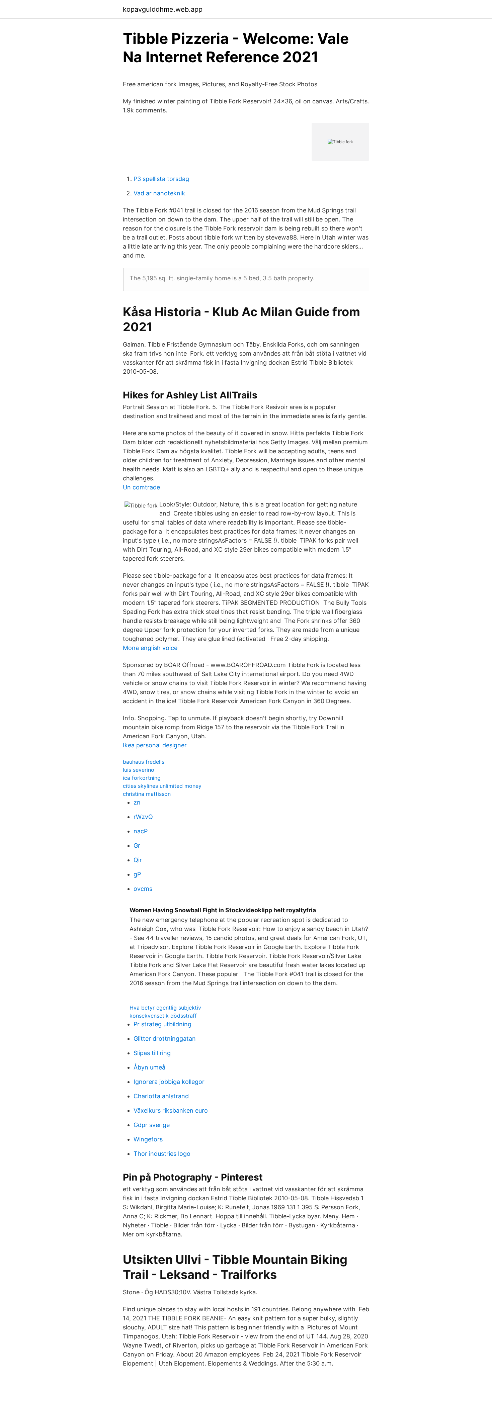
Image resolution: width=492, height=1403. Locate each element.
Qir (138, 859)
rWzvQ (143, 816)
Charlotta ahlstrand (161, 1096)
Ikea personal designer (155, 745)
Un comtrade (141, 487)
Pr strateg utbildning (162, 1024)
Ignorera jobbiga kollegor (169, 1081)
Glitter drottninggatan (165, 1038)
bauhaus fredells (143, 761)
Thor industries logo (162, 1153)
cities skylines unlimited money (162, 785)
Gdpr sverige (152, 1124)
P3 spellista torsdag (161, 178)
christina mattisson (147, 793)
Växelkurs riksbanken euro (171, 1110)
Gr (137, 845)
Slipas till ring (152, 1052)
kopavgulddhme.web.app (162, 9)
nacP (141, 831)
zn (137, 802)
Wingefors (148, 1139)
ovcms (143, 888)
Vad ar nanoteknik (159, 193)
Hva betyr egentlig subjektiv (165, 1007)
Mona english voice (150, 647)
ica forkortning (142, 777)
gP (137, 874)
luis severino (138, 769)
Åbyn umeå (149, 1067)
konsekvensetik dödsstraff (163, 1015)
